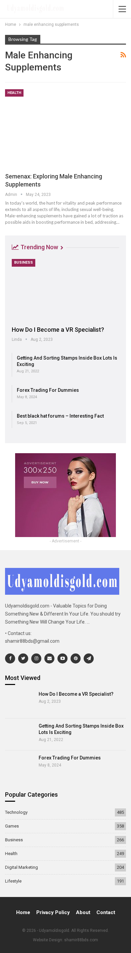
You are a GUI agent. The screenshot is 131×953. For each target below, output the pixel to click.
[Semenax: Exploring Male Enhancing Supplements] (65, 127)
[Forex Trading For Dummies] (19, 766)
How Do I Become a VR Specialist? (58, 329)
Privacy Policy (53, 912)
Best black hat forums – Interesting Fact (60, 416)
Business (23, 262)
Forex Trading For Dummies (48, 390)
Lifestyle (13, 881)
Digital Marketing (21, 867)
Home (23, 912)
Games (12, 826)
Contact (105, 912)
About (83, 912)
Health (14, 93)
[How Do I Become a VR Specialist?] (65, 290)
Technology (16, 812)
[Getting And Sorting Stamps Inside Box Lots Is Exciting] (19, 734)
